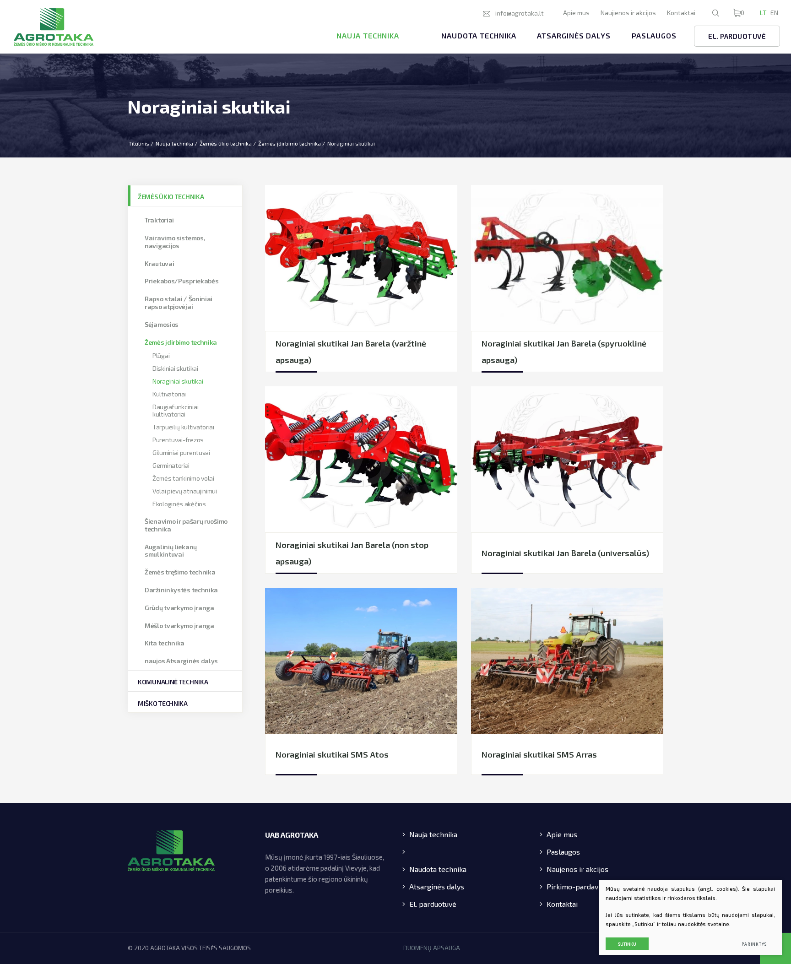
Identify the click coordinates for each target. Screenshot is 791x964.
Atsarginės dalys (573, 35)
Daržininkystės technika (181, 590)
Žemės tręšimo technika (180, 572)
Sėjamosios (162, 324)
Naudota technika (478, 35)
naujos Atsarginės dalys (181, 661)
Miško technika (163, 703)
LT (763, 12)
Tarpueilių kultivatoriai (183, 427)
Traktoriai (159, 220)
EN (774, 12)
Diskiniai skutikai (175, 368)
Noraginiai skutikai (177, 381)
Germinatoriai (171, 465)
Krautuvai (159, 263)
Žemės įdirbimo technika (289, 143)
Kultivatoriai (169, 394)
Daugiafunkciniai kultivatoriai (175, 410)
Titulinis (139, 143)
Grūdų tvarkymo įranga (179, 608)
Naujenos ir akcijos (577, 869)
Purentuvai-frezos (178, 440)
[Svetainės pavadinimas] (53, 27)
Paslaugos (654, 35)
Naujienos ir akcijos (628, 12)
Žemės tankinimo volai (183, 478)
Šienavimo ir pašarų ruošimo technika (186, 525)
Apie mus (576, 12)
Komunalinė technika (173, 682)
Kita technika (164, 643)
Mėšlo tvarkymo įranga (179, 625)
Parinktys (754, 944)
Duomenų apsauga (431, 948)
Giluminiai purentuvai (181, 452)
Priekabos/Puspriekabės (181, 281)
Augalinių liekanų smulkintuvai (171, 550)
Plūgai (160, 355)
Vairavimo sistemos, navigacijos (175, 241)
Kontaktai (681, 12)
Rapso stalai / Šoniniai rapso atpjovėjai (178, 302)
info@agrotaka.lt (519, 13)
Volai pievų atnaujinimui (184, 491)
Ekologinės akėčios (179, 504)
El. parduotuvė (737, 36)
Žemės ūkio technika (226, 143)
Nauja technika (367, 35)
